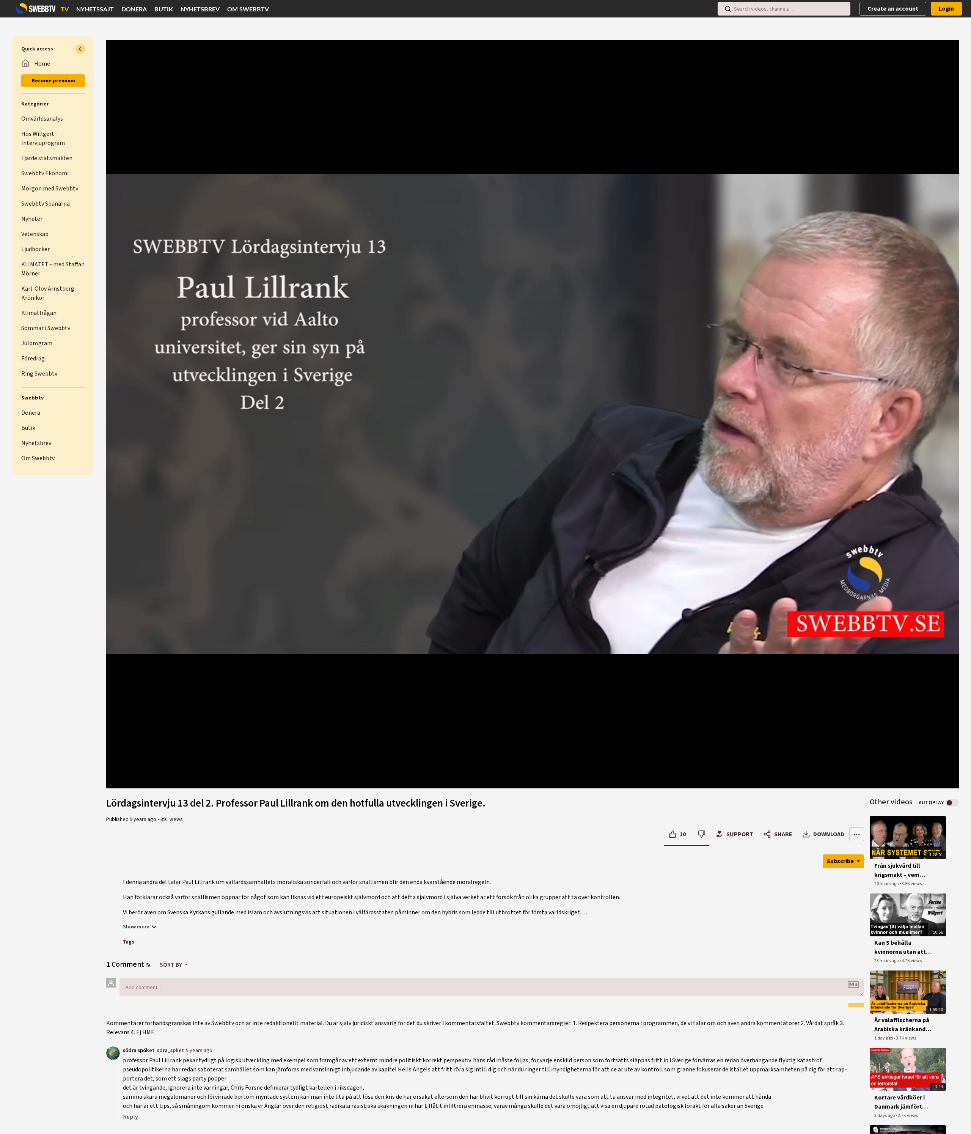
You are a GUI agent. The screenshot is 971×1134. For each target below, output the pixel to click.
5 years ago (199, 1050)
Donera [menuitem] (134, 9)
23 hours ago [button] (886, 961)
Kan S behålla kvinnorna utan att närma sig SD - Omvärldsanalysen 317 (900, 947)
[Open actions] (856, 834)
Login (946, 9)
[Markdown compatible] (853, 984)
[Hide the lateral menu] (80, 48)
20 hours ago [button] (886, 884)
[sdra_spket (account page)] (113, 1053)
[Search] (727, 9)
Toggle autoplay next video (952, 803)
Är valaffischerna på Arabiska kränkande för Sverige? (901, 1025)
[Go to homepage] (34, 8)
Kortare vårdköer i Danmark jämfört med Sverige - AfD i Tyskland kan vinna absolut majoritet (900, 1102)
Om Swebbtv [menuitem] (248, 9)
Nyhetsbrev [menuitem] (200, 9)
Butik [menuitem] (163, 9)
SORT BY (171, 965)
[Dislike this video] (701, 834)
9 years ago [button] (143, 819)
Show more (136, 927)
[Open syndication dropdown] (148, 965)
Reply (130, 1117)
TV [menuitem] (65, 9)
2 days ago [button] (885, 1115)
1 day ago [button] (884, 1038)
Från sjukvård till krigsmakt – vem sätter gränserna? (899, 870)
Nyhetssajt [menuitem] (95, 9)
